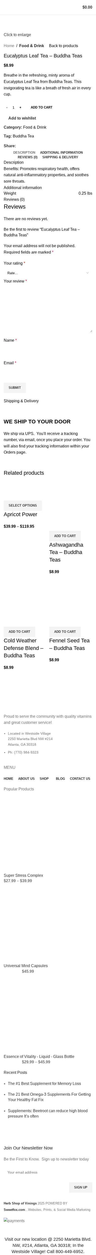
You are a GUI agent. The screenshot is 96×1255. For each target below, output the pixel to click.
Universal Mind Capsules (26, 966)
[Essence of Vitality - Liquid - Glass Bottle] (48, 1016)
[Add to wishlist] (23, 494)
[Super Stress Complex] (48, 834)
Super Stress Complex (23, 875)
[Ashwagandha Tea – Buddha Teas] (70, 500)
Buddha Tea (23, 136)
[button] (65, 536)
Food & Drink (31, 46)
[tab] (24, 152)
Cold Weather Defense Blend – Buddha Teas (23, 648)
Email (10, 363)
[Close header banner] (6, 1230)
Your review (15, 281)
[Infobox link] (48, 1145)
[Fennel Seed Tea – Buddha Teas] (70, 596)
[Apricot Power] (18, 485)
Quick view (10, 494)
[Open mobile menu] (5, 7)
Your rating (14, 263)
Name (10, 340)
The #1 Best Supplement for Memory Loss (44, 1083)
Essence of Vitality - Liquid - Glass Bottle (39, 1056)
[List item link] (48, 745)
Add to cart (41, 107)
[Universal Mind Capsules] (48, 925)
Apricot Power (20, 514)
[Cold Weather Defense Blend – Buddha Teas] (25, 596)
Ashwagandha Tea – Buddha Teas (66, 552)
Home (9, 46)
